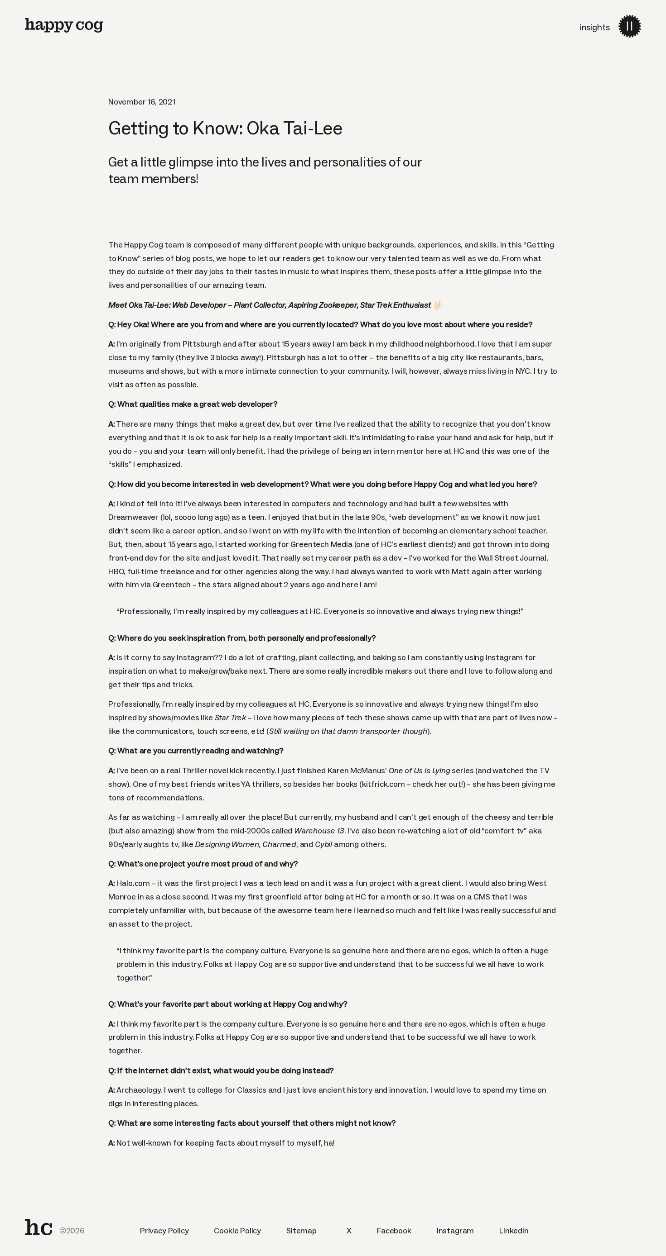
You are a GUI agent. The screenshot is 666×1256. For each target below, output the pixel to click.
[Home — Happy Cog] (64, 25)
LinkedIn (514, 1231)
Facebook (394, 1231)
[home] (38, 1227)
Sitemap (301, 1231)
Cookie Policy (237, 1231)
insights (595, 27)
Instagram (455, 1231)
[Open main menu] (629, 26)
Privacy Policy (164, 1231)
